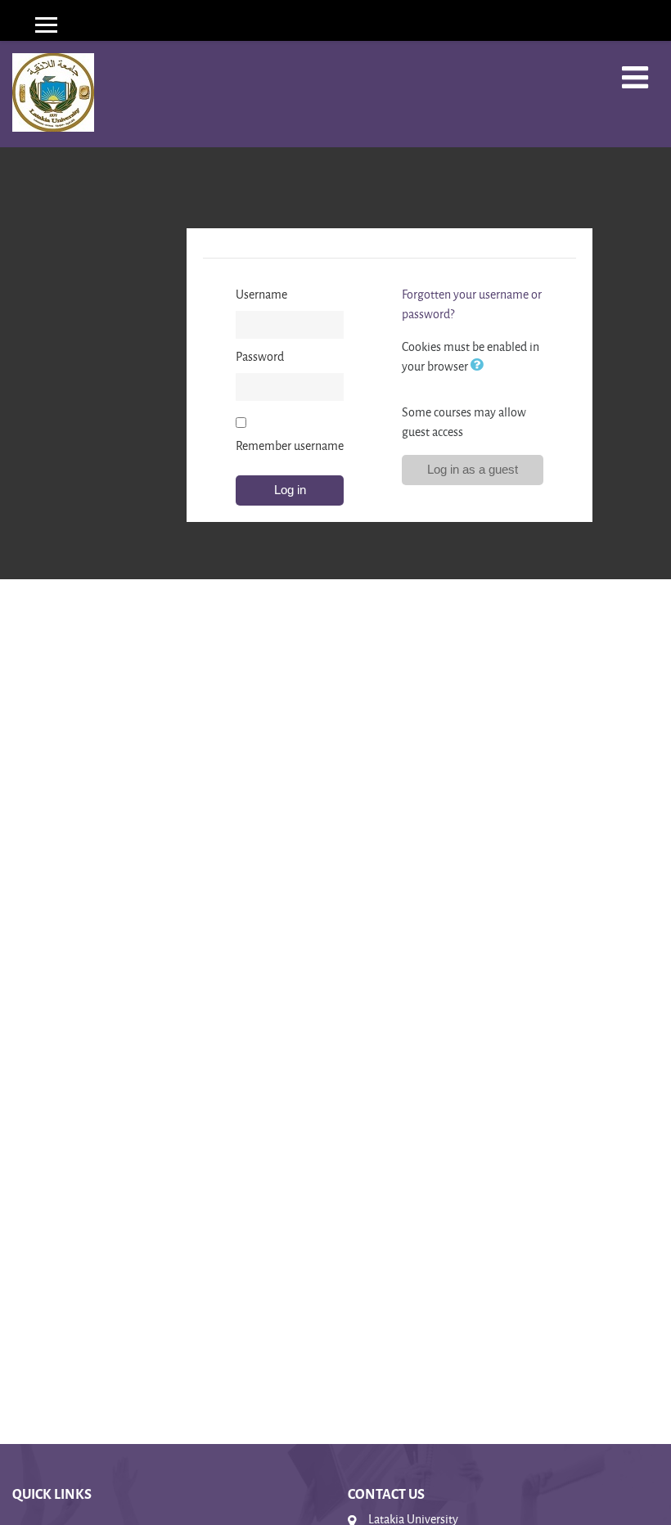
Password (260, 356)
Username (261, 294)
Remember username (290, 445)
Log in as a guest (472, 469)
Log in (290, 490)
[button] (480, 366)
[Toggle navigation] (635, 77)
